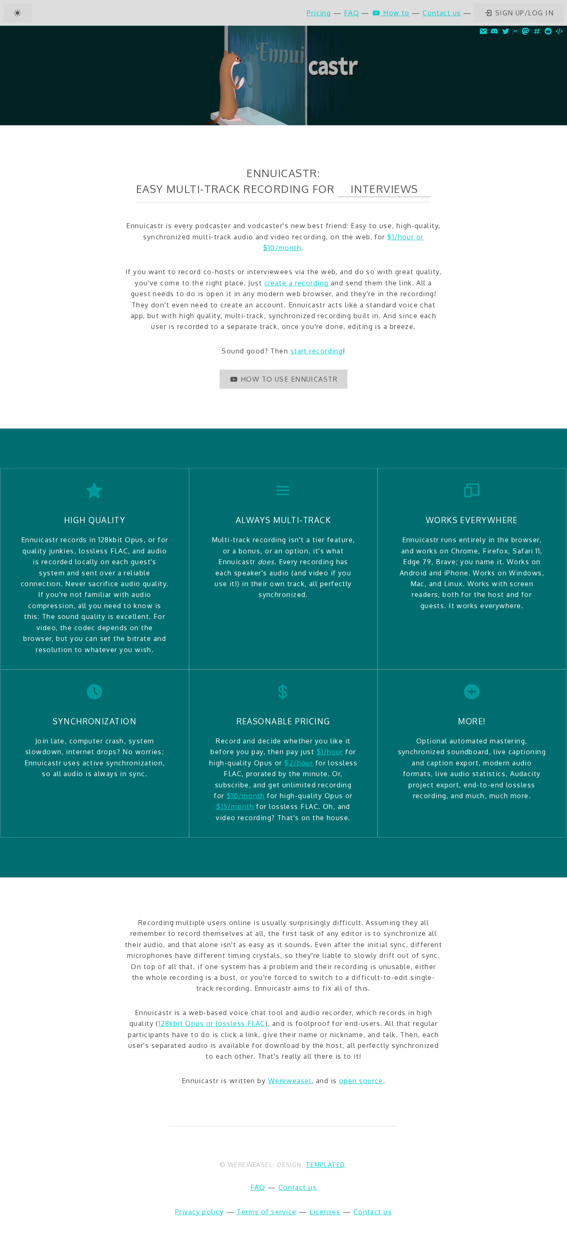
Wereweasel (289, 1081)
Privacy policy (199, 1212)
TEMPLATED (325, 1164)
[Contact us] (483, 31)
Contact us (442, 13)
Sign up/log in (523, 13)
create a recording (296, 283)
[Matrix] (516, 31)
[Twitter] (505, 31)
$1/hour (330, 752)
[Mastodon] (525, 31)
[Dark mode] (17, 12)
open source (361, 1081)
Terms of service (266, 1212)
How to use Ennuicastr (287, 379)
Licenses (325, 1212)
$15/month (235, 806)
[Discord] (494, 31)
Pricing (319, 13)
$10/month (246, 796)
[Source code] (559, 31)
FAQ (351, 13)
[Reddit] (548, 31)
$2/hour (298, 763)
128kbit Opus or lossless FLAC (212, 1023)
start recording (317, 351)
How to (395, 13)
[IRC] (537, 31)
